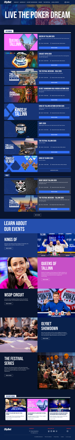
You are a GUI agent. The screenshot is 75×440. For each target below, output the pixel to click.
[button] (5, 409)
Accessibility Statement (38, 436)
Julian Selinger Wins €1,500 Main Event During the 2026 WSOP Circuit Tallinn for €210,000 (59, 413)
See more (37, 215)
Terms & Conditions (48, 436)
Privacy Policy (56, 436)
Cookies (62, 436)
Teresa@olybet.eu (34, 432)
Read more (54, 47)
